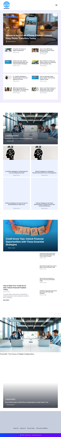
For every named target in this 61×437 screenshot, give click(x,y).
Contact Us (23, 428)
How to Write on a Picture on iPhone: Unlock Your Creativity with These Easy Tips (48, 62)
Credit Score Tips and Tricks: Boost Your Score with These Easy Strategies (48, 292)
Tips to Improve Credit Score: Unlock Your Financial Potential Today (47, 279)
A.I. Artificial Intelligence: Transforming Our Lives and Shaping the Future (20, 78)
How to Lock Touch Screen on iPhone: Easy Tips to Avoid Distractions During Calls (48, 89)
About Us (16, 428)
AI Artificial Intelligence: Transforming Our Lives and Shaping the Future (16, 172)
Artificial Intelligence (12, 135)
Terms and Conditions (41, 428)
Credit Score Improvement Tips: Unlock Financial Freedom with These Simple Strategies (47, 255)
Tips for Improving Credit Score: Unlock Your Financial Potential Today (47, 78)
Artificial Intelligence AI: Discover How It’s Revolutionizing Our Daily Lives (16, 203)
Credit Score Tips (12, 223)
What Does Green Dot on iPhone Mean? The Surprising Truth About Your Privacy (20, 89)
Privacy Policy (31, 428)
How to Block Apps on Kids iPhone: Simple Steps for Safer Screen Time (26, 402)
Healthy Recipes (12, 16)
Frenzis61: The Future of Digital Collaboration (19, 49)
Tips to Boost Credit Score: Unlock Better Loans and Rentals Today (48, 266)
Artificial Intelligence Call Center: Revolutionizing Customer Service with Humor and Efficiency (44, 204)
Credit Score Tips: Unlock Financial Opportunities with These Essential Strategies (20, 62)
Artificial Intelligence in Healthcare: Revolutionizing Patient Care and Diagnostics (44, 172)
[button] (56, 5)
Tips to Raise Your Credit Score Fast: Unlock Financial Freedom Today (14, 287)
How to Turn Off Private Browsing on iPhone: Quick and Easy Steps (47, 50)
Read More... (6, 300)
